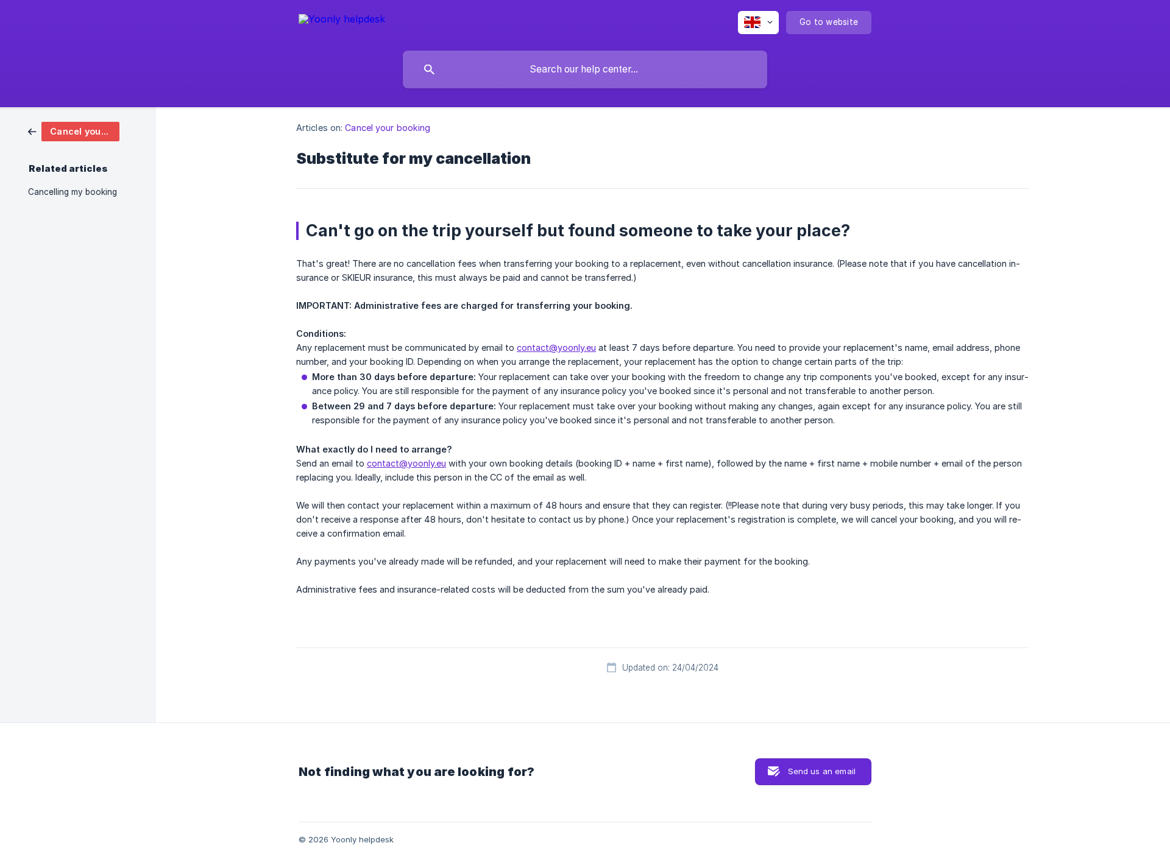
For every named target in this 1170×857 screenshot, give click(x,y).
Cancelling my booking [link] (72, 192)
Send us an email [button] (822, 771)
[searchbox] (585, 69)
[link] (73, 130)
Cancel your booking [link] (387, 127)
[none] (342, 21)
